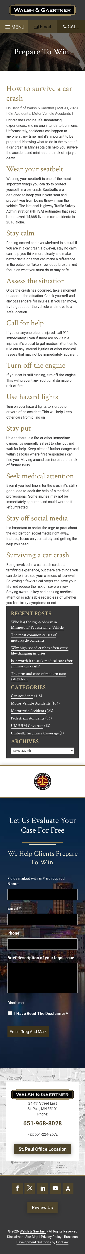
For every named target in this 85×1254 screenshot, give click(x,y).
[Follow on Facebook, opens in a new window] (17, 1188)
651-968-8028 (42, 1123)
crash (36, 189)
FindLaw (62, 1242)
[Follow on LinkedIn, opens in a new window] (42, 1188)
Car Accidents (19, 113)
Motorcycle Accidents (28, 710)
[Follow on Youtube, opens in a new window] (55, 1188)
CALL (73, 26)
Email (14, 908)
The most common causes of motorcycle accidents (33, 637)
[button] (14, 25)
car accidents (60, 217)
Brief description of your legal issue (40, 957)
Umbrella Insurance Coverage (35, 733)
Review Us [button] (42, 1207)
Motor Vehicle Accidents (51, 113)
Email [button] (45, 26)
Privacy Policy (51, 1237)
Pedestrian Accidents (27, 718)
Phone (13, 933)
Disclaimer (15, 1003)
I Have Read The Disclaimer (41, 1013)
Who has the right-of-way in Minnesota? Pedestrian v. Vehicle (37, 624)
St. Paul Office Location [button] (43, 1149)
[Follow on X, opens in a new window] (29, 1188)
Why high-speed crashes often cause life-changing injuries (39, 650)
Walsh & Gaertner (40, 108)
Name (13, 883)
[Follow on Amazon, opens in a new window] (68, 1188)
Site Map (31, 1237)
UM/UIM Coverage (27, 725)
